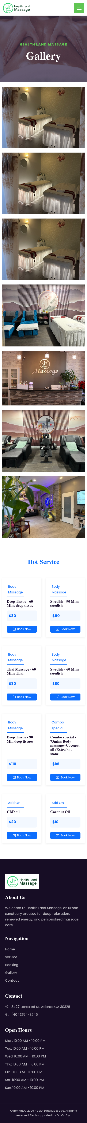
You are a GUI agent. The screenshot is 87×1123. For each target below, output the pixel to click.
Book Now (24, 629)
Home (10, 949)
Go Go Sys (64, 1115)
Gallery (11, 972)
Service (11, 957)
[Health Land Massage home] (38, 8)
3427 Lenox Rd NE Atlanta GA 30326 (40, 1006)
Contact (12, 980)
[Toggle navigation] (79, 8)
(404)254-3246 (24, 1014)
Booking (11, 964)
